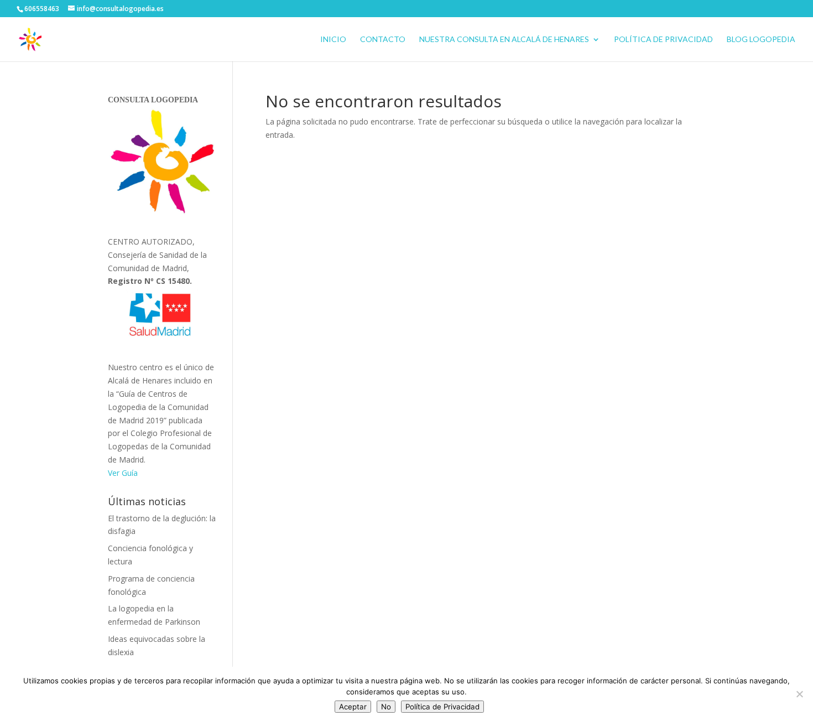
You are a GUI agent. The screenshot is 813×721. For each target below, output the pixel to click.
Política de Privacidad (663, 39)
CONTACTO (382, 39)
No (386, 706)
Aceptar (353, 706)
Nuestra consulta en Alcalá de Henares (504, 39)
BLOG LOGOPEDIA (761, 39)
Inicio (333, 39)
